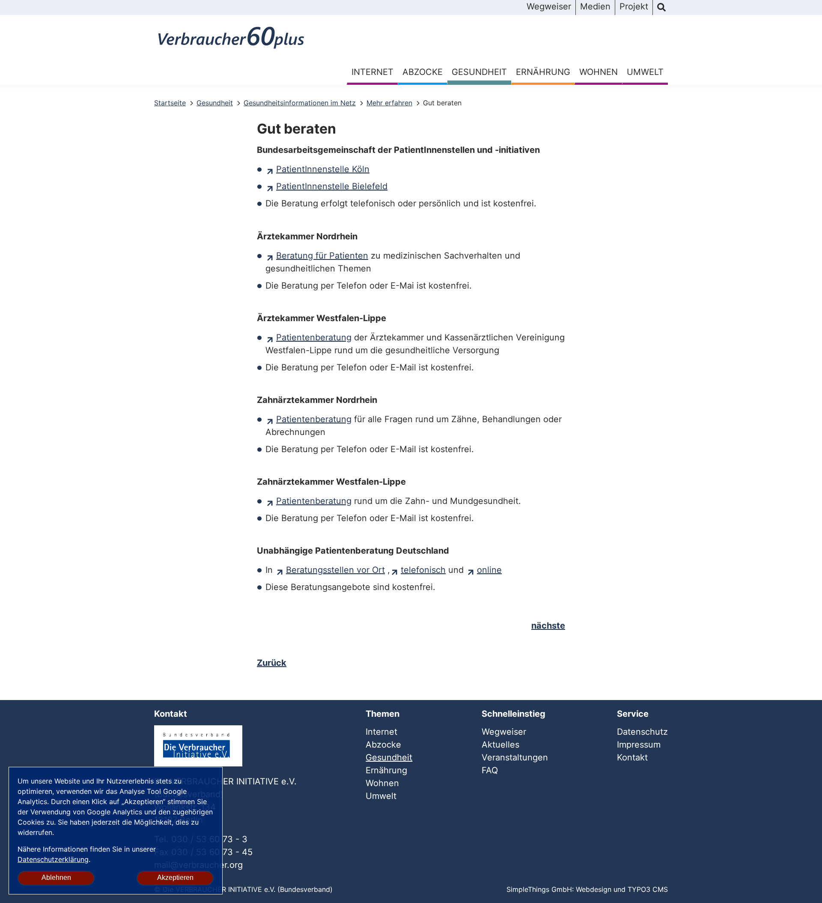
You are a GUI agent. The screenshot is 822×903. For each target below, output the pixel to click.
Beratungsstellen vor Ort (335, 570)
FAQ (490, 770)
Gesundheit (479, 72)
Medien (595, 6)
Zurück (271, 663)
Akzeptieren (175, 877)
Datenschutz (642, 732)
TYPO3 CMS (648, 889)
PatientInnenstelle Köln (322, 169)
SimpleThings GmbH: (540, 889)
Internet (372, 72)
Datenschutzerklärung (53, 859)
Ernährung (543, 72)
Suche (661, 7)
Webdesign (593, 889)
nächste (548, 625)
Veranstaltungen (515, 757)
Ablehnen (56, 877)
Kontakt (632, 757)
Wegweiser (549, 6)
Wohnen (598, 72)
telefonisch (423, 570)
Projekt (633, 6)
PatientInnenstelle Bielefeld (331, 186)
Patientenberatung (313, 337)
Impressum (639, 744)
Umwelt (645, 72)
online (489, 570)
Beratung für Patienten (322, 255)
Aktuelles (500, 744)
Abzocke (422, 72)
